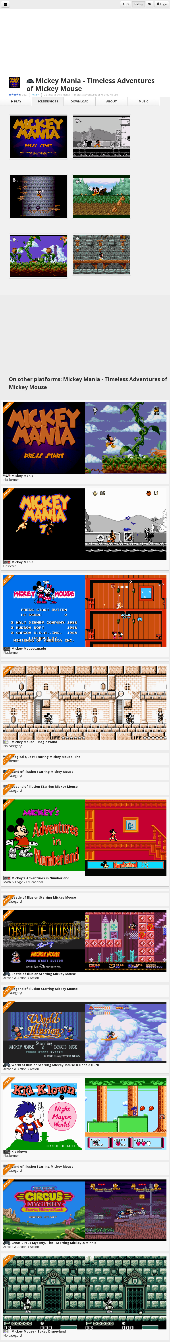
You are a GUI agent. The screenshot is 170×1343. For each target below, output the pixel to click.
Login (163, 4)
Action (35, 94)
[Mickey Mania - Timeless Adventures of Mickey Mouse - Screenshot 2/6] (101, 136)
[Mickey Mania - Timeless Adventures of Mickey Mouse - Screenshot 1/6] (38, 136)
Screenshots (47, 101)
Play (17, 101)
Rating (138, 4)
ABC (126, 4)
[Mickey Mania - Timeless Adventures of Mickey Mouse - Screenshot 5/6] (38, 256)
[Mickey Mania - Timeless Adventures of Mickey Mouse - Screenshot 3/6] (38, 196)
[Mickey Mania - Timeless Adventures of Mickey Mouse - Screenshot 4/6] (101, 196)
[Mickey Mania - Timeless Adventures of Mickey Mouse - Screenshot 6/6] (101, 255)
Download (80, 101)
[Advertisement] (85, 40)
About (111, 101)
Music (143, 101)
